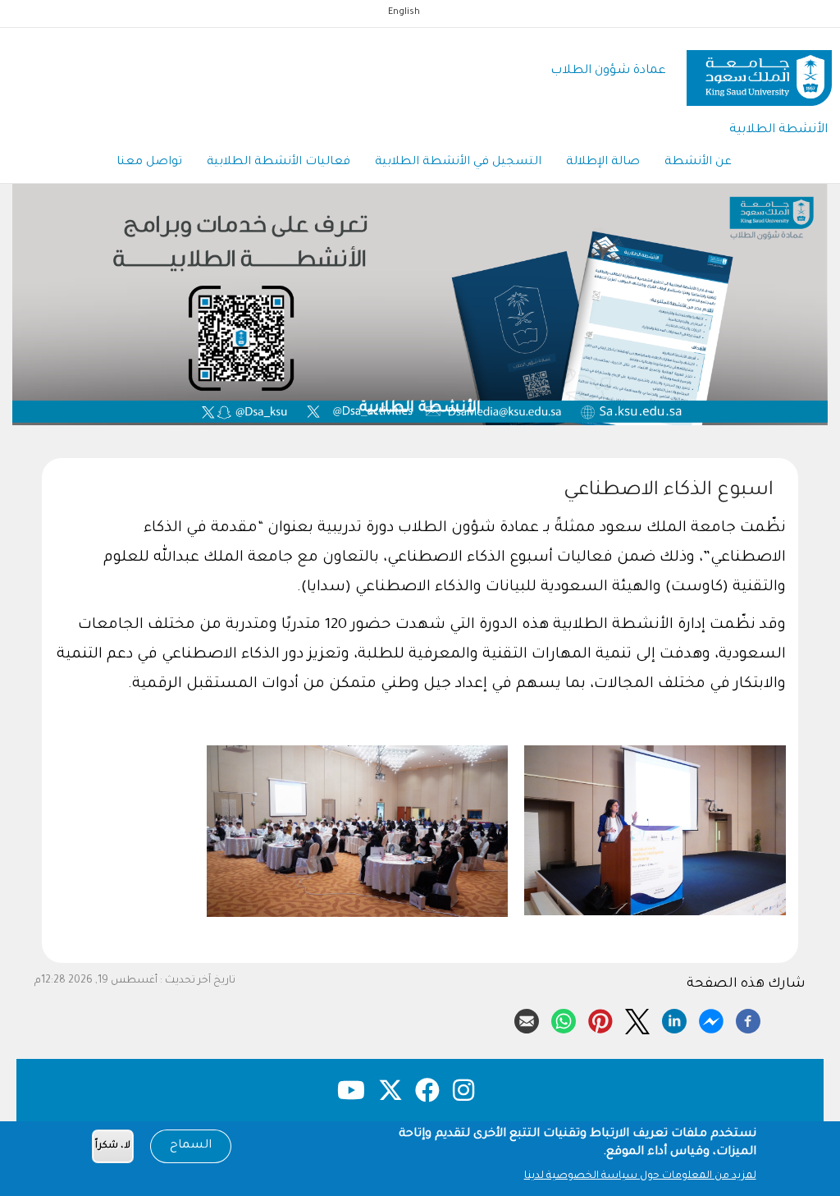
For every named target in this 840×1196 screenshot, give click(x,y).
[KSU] (759, 72)
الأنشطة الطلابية (778, 130)
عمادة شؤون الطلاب (608, 71)
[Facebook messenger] (711, 1018)
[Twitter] (637, 1018)
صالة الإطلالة (603, 162)
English (404, 12)
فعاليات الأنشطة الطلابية (278, 162)
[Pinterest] (600, 1018)
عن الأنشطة (698, 162)
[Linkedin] (674, 1018)
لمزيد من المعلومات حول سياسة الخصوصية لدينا (640, 1176)
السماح (191, 1145)
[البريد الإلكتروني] (526, 1018)
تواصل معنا (149, 162)
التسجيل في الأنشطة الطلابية (458, 162)
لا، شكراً (112, 1146)
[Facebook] (748, 1018)
